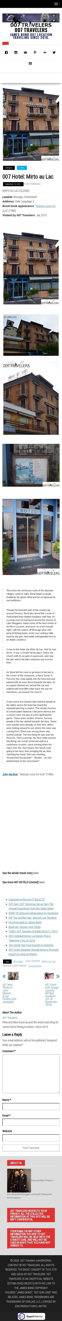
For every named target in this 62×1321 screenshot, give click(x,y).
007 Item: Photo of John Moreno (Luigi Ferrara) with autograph (9, 993)
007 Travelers (31, 29)
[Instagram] (16, 52)
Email (6, 1115)
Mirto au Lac (48, 961)
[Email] (26, 52)
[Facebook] (7, 52)
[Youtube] (31, 63)
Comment (9, 1051)
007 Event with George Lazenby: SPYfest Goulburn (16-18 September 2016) (51, 994)
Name (6, 1099)
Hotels (21, 168)
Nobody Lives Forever (14, 965)
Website (7, 1131)
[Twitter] (55, 52)
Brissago (18, 961)
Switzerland (34, 966)
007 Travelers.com (30, 1260)
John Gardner (10, 774)
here (42, 882)
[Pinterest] (36, 52)
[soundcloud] (45, 52)
